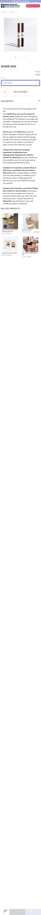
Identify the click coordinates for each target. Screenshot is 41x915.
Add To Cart (17, 912)
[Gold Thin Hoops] (30, 224)
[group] (20, 34)
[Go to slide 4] (25, 57)
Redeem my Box (34, 6)
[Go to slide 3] (22, 57)
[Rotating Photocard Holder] (10, 247)
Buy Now (33, 912)
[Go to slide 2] (19, 57)
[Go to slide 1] (15, 57)
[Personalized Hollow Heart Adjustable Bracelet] (10, 224)
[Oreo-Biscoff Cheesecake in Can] (30, 247)
